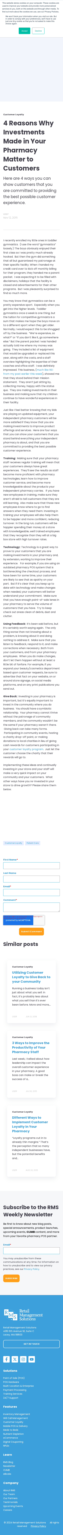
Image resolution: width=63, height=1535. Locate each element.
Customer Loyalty (13, 843)
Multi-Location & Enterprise (18, 1386)
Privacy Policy (31, 1269)
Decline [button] (38, 30)
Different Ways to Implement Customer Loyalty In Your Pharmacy (30, 1124)
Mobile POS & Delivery (15, 1426)
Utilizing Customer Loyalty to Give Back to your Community (31, 977)
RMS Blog (8, 1462)
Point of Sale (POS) (14, 1378)
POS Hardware (11, 1382)
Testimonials (10, 1502)
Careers (7, 1510)
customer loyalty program (26, 749)
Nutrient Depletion (13, 1434)
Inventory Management (16, 1414)
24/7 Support (10, 1397)
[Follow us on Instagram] (23, 1359)
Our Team (9, 1494)
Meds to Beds (10, 1430)
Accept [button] (24, 30)
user (6, 214)
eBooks (7, 1474)
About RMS (9, 1490)
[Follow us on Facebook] (6, 1359)
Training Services (12, 1393)
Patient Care (33, 843)
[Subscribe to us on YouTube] (31, 1359)
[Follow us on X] (15, 1359)
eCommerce (10, 1437)
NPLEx (6, 1445)
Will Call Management (15, 1418)
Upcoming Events (13, 1506)
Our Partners (10, 1498)
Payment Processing (14, 1390)
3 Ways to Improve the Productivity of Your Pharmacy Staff (30, 1047)
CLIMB (6, 1470)
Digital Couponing (13, 1441)
